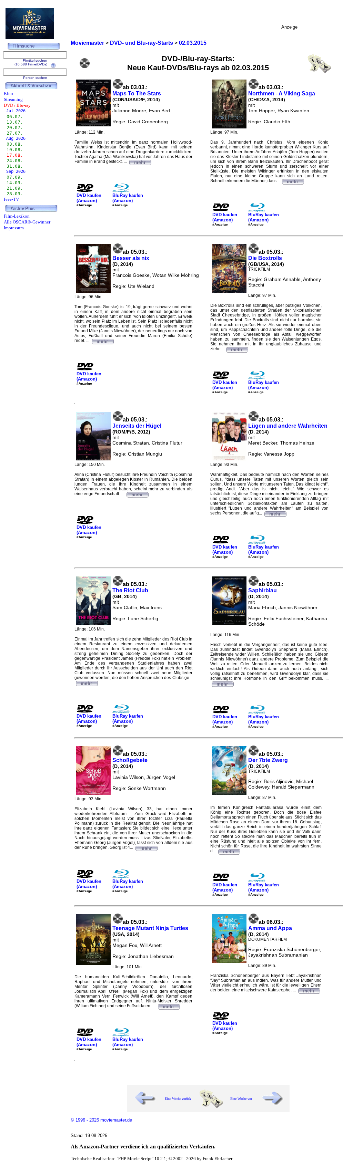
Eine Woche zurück (178, 1099)
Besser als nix (130, 258)
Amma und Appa (270, 928)
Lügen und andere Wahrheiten (287, 426)
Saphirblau (262, 590)
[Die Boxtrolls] (237, 348)
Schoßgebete (130, 760)
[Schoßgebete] (146, 847)
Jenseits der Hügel (136, 426)
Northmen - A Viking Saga (281, 93)
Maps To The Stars (136, 93)
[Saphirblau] (222, 683)
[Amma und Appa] (309, 990)
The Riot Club (130, 590)
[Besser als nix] (102, 340)
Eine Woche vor (241, 1099)
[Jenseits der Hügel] (137, 493)
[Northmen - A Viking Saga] (293, 180)
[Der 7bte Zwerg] (229, 850)
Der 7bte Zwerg (268, 760)
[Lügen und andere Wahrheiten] (275, 513)
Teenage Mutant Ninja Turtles (150, 928)
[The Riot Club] (86, 682)
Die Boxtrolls (265, 258)
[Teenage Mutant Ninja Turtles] (169, 1005)
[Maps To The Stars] (140, 161)
